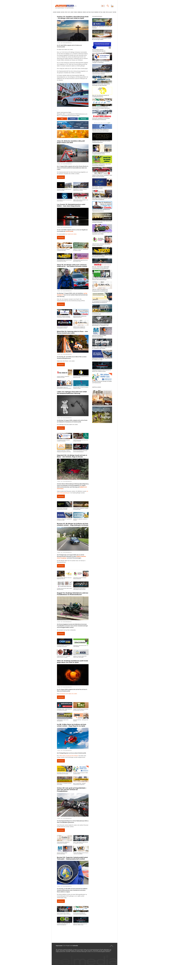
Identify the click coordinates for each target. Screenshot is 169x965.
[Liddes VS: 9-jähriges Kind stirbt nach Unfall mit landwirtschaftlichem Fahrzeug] (73, 405)
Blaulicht (110, 12)
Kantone (62, 12)
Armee (104, 12)
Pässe (89, 12)
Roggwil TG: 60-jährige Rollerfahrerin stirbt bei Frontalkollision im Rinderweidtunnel (72, 593)
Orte (69, 12)
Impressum (59, 945)
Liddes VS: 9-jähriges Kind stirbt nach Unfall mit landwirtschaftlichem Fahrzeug (72, 392)
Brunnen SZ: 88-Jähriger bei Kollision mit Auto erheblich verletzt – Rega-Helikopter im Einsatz (72, 524)
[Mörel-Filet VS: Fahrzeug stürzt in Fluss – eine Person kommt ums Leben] (73, 344)
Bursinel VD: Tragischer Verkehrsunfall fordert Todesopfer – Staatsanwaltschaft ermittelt (72, 858)
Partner (114, 12)
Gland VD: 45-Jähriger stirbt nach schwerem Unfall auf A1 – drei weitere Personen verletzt (72, 265)
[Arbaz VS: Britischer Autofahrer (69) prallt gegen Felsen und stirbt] (73, 153)
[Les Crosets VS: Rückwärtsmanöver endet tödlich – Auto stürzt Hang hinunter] (73, 217)
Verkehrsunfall (69, 231)
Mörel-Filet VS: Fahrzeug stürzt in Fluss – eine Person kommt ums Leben (72, 332)
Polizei (92, 12)
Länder (71, 12)
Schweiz (54, 12)
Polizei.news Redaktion (67, 42)
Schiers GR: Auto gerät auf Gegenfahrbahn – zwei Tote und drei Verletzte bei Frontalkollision (72, 789)
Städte (66, 12)
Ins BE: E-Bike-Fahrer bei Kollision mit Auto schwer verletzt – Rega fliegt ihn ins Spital (71, 725)
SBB (87, 12)
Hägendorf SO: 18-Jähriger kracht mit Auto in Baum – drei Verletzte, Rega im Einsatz (72, 456)
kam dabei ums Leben (70, 234)
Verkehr (84, 12)
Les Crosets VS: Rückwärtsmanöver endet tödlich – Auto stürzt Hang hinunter (71, 205)
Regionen (58, 12)
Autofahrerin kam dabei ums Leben (68, 693)
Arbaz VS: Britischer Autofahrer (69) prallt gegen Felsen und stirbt (71, 141)
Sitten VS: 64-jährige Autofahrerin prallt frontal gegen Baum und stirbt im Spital (72, 661)
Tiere (107, 12)
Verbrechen (79, 12)
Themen (75, 12)
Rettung (100, 12)
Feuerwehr (96, 12)
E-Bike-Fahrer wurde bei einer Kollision (68, 755)
